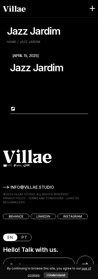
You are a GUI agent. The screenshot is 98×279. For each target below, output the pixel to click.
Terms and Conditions (46, 198)
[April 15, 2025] (25, 55)
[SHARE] (12, 109)
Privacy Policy (14, 198)
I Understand (56, 275)
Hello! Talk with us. (30, 249)
